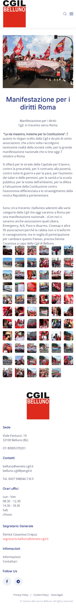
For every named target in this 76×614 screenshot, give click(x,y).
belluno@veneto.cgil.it (18, 466)
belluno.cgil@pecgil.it (17, 471)
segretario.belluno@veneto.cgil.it (26, 539)
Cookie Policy (40, 594)
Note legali (57, 594)
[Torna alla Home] (14, 14)
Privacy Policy (20, 594)
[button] (65, 14)
